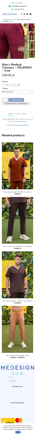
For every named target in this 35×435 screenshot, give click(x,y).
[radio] (3, 85)
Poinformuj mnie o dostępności (16, 104)
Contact (17, 415)
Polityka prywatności (17, 395)
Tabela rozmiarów (17, 407)
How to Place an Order (17, 399)
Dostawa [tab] (17, 114)
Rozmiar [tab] (24, 114)
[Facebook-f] (13, 373)
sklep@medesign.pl (19, 377)
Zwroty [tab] (10, 114)
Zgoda (18, 432)
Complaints (17, 413)
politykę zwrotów (22, 125)
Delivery (17, 409)
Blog (17, 391)
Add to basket (16, 100)
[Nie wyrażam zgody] (33, 429)
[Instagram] (17, 373)
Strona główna (7, 19)
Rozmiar (5, 82)
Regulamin (17, 393)
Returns (17, 411)
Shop (14, 19)
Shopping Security (17, 397)
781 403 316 (21, 381)
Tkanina (5, 88)
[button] (21, 14)
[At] (21, 373)
